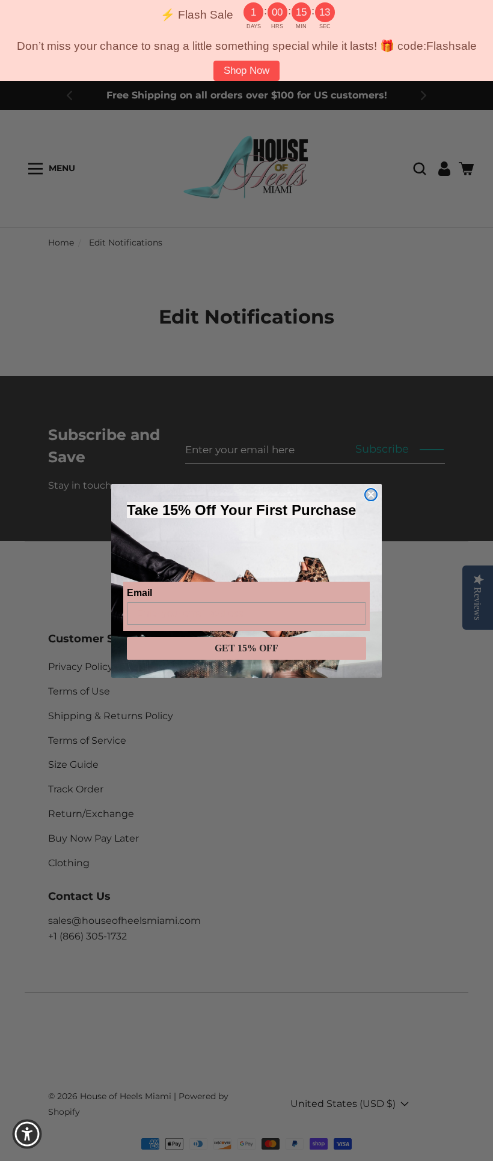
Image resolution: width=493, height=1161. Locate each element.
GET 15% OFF (246, 648)
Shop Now (246, 70)
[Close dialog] (371, 495)
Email (139, 593)
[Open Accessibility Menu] (27, 1134)
